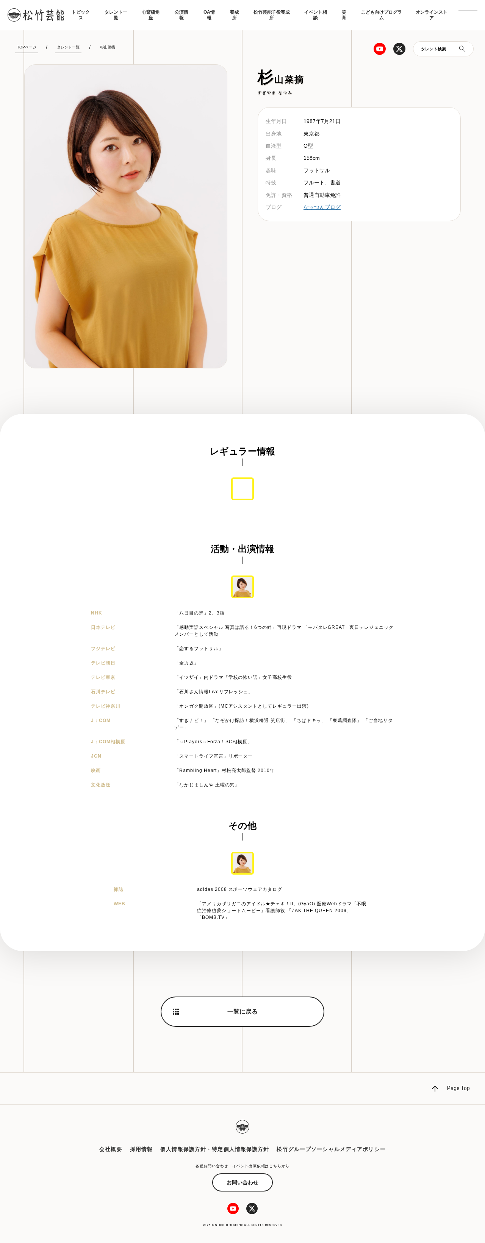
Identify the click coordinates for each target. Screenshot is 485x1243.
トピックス (81, 14)
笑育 (344, 14)
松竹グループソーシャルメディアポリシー (331, 1149)
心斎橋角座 (151, 14)
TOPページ (26, 47)
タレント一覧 (116, 14)
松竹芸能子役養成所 (271, 14)
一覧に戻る (242, 1011)
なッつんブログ (322, 207)
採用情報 (141, 1149)
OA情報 (209, 14)
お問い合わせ (242, 1182)
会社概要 (110, 1149)
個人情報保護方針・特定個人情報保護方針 (214, 1149)
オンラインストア (431, 14)
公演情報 (181, 14)
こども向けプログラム (381, 14)
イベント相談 (315, 14)
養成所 (234, 14)
